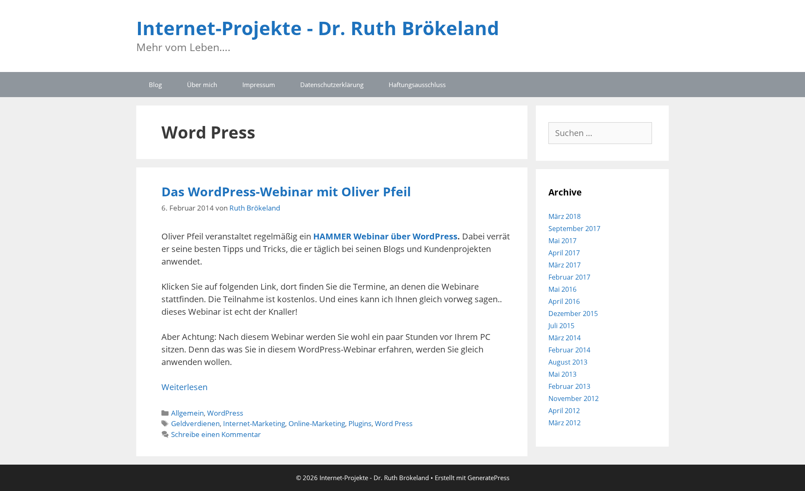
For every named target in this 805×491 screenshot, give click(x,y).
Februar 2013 (569, 386)
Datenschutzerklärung (332, 84)
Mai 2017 (562, 240)
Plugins (359, 423)
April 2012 (564, 410)
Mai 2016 (562, 289)
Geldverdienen (195, 423)
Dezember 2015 (573, 313)
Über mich (202, 84)
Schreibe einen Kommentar (216, 434)
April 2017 (564, 252)
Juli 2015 (561, 325)
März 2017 (564, 265)
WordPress (225, 413)
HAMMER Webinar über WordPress (385, 236)
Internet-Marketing (254, 423)
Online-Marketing (316, 423)
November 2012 (573, 398)
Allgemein (187, 413)
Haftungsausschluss (417, 84)
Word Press (394, 423)
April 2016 (564, 301)
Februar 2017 (569, 277)
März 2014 (564, 337)
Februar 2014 (569, 350)
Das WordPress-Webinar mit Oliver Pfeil (286, 191)
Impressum (258, 84)
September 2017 (574, 228)
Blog (155, 84)
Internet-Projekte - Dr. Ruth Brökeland (317, 28)
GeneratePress (488, 477)
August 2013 (567, 362)
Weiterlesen (184, 387)
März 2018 (564, 216)
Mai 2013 (562, 374)
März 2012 (564, 422)
